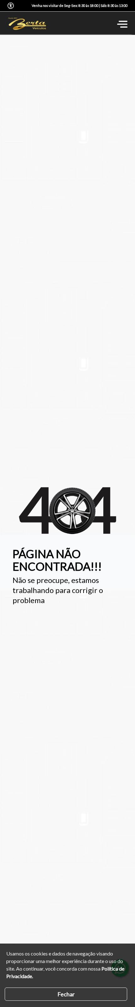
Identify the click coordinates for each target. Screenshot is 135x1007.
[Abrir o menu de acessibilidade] (11, 6)
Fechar (66, 994)
